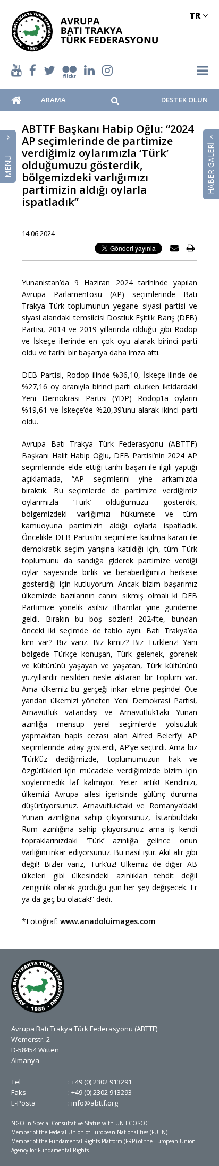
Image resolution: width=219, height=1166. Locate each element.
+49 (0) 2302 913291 (101, 1081)
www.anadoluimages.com (108, 921)
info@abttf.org (94, 1103)
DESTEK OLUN (184, 100)
